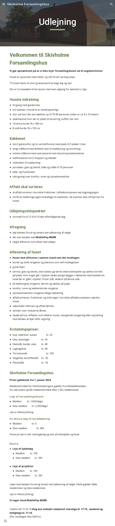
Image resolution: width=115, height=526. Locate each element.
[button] (3, 4)
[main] (57, 23)
